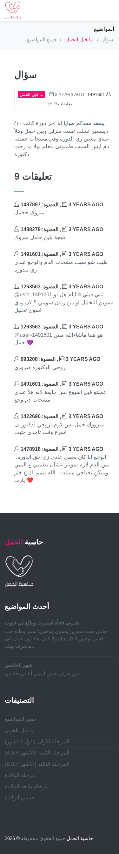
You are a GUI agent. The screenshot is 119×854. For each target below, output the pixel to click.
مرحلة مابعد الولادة (26, 786)
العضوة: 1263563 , (61, 286)
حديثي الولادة (20, 798)
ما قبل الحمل (79, 39)
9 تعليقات (62, 103)
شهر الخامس (18, 665)
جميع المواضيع (42, 39)
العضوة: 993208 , (59, 359)
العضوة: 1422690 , (61, 416)
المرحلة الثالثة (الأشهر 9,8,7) (37, 764)
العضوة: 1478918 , (61, 449)
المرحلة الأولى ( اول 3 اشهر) (37, 742)
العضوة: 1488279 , (61, 229)
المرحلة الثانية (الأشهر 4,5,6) (37, 753)
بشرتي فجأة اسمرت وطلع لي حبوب (42, 622)
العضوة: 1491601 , (61, 254)
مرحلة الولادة (20, 775)
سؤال (107, 39)
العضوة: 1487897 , (61, 204)
